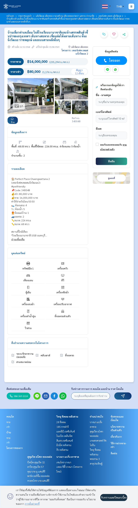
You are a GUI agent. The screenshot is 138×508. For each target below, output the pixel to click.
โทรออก (114, 60)
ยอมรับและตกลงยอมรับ (111, 144)
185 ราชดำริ (62, 426)
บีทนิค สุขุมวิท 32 (36, 462)
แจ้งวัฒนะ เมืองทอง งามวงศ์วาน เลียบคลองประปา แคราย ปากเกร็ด (65, 15)
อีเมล (99, 128)
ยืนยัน (111, 161)
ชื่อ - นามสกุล (103, 95)
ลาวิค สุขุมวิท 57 (35, 466)
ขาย (8, 422)
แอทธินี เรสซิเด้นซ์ (65, 431)
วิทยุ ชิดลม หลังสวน (67, 416)
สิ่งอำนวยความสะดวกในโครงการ (29, 342)
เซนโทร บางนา (63, 462)
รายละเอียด (18, 168)
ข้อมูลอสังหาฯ (19, 132)
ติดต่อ (114, 453)
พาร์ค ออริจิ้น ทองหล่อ (38, 475)
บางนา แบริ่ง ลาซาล (67, 456)
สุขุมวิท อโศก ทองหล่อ (39, 456)
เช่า (8, 426)
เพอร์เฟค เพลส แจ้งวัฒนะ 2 (110, 15)
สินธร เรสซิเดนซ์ (64, 440)
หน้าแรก (10, 15)
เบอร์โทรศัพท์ (103, 111)
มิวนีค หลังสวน (63, 445)
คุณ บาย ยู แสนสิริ (36, 471)
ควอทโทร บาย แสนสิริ (38, 480)
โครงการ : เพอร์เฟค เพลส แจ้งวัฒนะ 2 (75, 52)
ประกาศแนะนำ (25, 15)
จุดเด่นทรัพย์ (18, 253)
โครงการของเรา (14, 447)
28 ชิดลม (61, 422)
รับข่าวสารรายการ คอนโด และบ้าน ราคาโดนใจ (97, 388)
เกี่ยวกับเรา (116, 436)
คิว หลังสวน (62, 449)
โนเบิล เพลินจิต (64, 435)
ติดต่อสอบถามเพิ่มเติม (18, 388)
